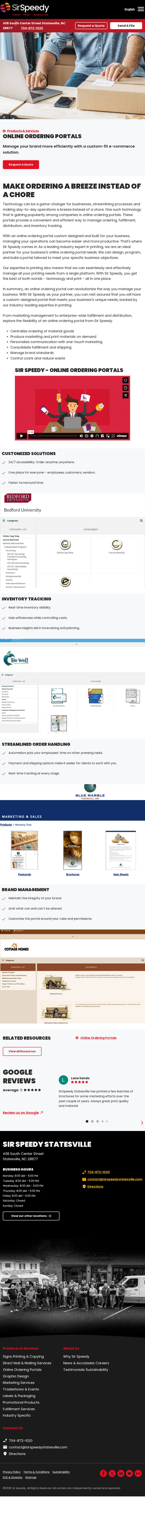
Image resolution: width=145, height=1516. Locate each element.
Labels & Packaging (19, 1395)
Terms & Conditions (36, 1472)
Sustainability (97, 1369)
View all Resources (22, 1051)
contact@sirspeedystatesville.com (114, 1179)
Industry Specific (17, 1415)
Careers (102, 1363)
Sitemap (30, 1477)
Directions (95, 1186)
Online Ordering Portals (98, 1038)
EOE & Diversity (12, 1477)
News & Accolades (79, 1363)
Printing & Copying (28, 1356)
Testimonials (74, 1369)
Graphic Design (16, 1376)
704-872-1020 (32, 28)
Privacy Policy (12, 1472)
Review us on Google (21, 1112)
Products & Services (23, 131)
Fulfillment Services (19, 1409)
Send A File (126, 26)
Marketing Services (19, 1382)
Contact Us (13, 1428)
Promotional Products (21, 1402)
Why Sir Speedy (76, 1356)
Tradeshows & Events (21, 1389)
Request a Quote (91, 26)
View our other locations (29, 1216)
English (130, 9)
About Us (71, 1348)
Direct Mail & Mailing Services (27, 1363)
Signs (7, 1356)
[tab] (87, 1121)
